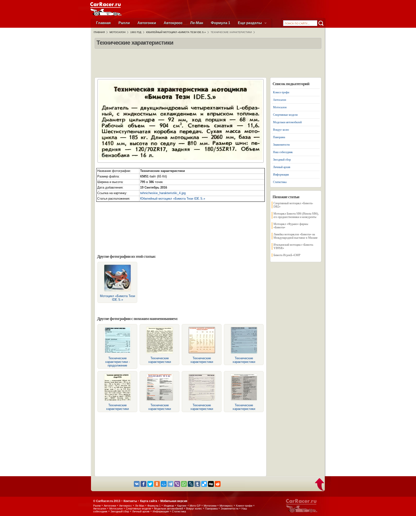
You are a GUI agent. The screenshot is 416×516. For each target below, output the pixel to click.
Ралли (124, 23)
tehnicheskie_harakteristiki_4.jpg (163, 193)
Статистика (279, 182)
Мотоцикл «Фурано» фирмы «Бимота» (290, 225)
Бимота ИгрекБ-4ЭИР (286, 255)
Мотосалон (279, 107)
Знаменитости (281, 144)
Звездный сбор (282, 159)
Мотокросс (226, 505)
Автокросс (173, 23)
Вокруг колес (281, 129)
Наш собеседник (283, 152)
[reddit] (218, 484)
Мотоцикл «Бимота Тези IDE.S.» (117, 297)
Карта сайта (148, 501)
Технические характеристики (159, 360)
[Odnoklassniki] (157, 484)
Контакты (130, 501)
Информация (281, 174)
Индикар (169, 505)
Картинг (182, 505)
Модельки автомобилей (287, 122)
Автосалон (279, 100)
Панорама (279, 137)
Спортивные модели (285, 114)
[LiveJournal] (191, 484)
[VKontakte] (137, 484)
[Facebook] (143, 484)
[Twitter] (150, 484)
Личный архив (281, 167)
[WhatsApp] (184, 484)
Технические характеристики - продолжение (117, 361)
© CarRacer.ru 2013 (106, 501)
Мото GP (195, 505)
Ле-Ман (196, 23)
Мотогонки (210, 505)
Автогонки (146, 23)
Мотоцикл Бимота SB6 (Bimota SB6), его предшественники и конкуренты (296, 215)
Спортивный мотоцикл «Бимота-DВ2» (293, 205)
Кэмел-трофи (281, 92)
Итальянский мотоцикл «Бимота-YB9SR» (293, 246)
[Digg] (211, 484)
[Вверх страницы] (319, 485)
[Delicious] (204, 484)
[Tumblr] (197, 484)
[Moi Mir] (164, 484)
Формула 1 (220, 23)
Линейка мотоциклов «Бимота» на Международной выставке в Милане (295, 236)
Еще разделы (250, 23)
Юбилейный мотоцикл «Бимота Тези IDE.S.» (172, 198)
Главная (103, 23)
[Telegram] (170, 484)
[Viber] (177, 484)
